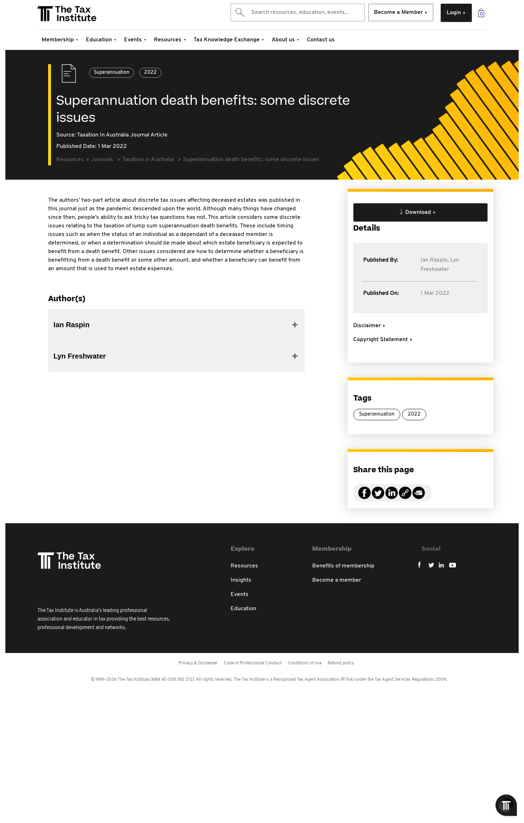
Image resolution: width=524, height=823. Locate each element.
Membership (58, 40)
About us (283, 40)
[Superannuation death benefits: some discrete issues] (405, 497)
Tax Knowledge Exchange (227, 40)
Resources (167, 40)
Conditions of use (305, 663)
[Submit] (239, 12)
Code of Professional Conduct (253, 663)
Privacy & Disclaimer (198, 663)
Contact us (321, 40)
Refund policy (341, 663)
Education (99, 40)
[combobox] (298, 12)
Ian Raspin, (435, 260)
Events (133, 40)
